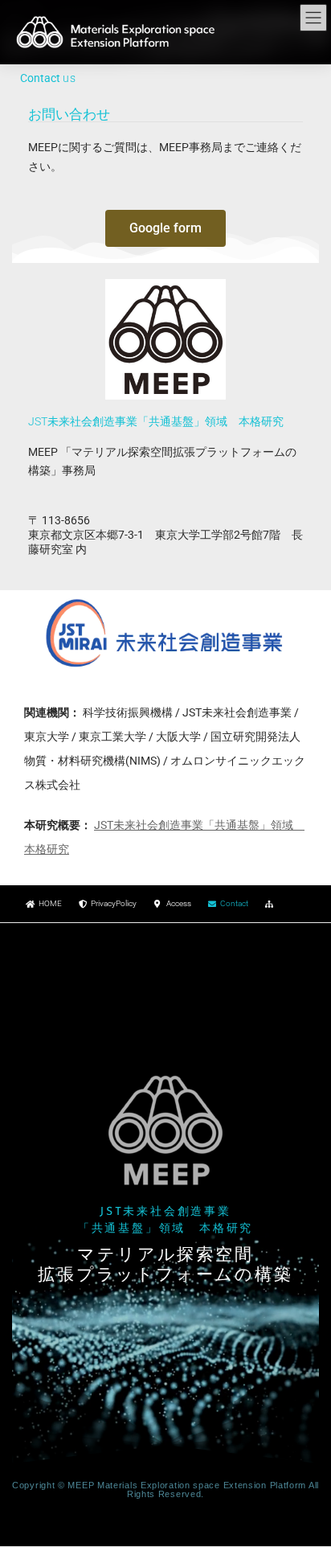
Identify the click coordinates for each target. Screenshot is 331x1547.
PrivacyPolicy (114, 903)
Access (178, 903)
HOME (50, 903)
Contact (234, 903)
